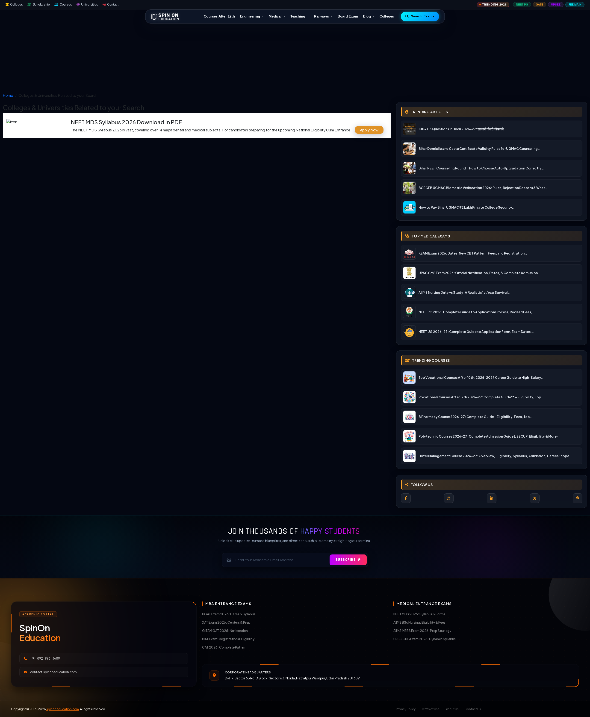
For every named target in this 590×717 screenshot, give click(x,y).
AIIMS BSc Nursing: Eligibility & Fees (419, 622)
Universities (89, 4)
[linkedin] (491, 498)
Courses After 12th (219, 16)
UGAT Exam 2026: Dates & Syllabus (228, 614)
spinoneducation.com (62, 709)
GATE (539, 4)
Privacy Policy (406, 709)
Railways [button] (322, 16)
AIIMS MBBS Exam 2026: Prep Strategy (422, 630)
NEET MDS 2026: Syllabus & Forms (419, 614)
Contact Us (473, 709)
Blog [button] (367, 16)
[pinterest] (577, 498)
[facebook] (406, 498)
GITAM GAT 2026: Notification (225, 630)
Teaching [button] (298, 16)
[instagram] (449, 498)
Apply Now (369, 129)
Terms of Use (431, 709)
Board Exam (348, 16)
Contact (112, 4)
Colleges (16, 4)
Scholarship (41, 4)
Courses (66, 4)
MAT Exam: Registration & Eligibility (228, 639)
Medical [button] (276, 16)
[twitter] (535, 498)
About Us (452, 709)
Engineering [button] (250, 16)
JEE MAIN (574, 4)
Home (8, 95)
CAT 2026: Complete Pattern (224, 647)
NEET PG (522, 4)
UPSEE (555, 4)
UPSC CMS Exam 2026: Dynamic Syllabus (424, 639)
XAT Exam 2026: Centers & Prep (226, 622)
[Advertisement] (295, 58)
